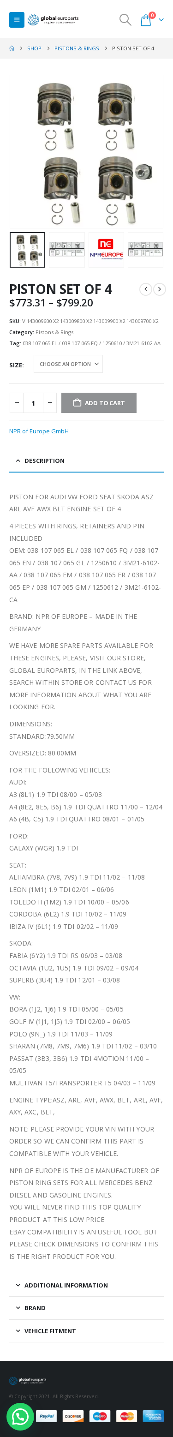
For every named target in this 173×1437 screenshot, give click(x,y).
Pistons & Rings (54, 332)
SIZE (15, 365)
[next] (159, 289)
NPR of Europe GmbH (39, 431)
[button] (16, 20)
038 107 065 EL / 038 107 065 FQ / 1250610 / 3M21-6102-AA (92, 343)
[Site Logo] (53, 20)
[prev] (145, 289)
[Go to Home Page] (11, 48)
